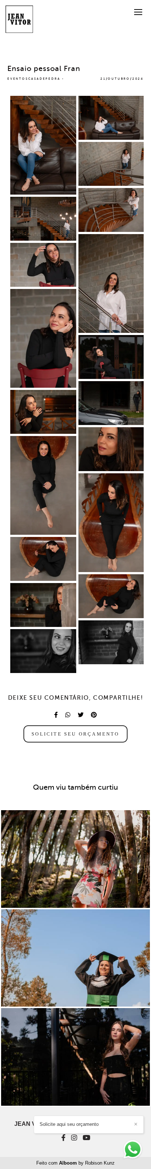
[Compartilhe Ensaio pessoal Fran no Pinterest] (94, 715)
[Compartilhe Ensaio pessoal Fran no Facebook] (56, 715)
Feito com (75, 1163)
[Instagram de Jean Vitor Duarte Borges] (74, 1138)
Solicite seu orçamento (75, 734)
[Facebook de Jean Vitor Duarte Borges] (63, 1138)
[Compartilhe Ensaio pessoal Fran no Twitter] (81, 715)
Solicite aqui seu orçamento (69, 1124)
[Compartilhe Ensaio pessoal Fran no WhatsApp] (67, 715)
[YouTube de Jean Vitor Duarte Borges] (86, 1138)
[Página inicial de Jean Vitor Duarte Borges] (19, 19)
